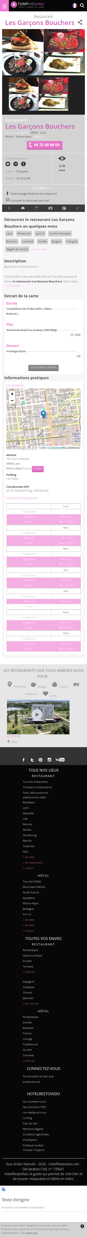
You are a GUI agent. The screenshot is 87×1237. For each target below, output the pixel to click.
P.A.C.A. (27, 914)
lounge (27, 1039)
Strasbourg (30, 835)
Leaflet (42, 447)
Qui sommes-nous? (34, 1101)
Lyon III (40, 233)
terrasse (28, 966)
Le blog (27, 1118)
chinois (27, 992)
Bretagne (28, 909)
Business (11, 241)
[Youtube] (60, 759)
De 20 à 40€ (23, 178)
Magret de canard (17, 249)
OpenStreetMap (58, 447)
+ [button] (12, 394)
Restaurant (24, 233)
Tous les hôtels (32, 881)
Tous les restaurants (35, 782)
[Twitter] (32, 759)
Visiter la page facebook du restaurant (33, 193)
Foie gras (71, 241)
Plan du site (30, 1123)
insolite (27, 961)
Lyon (43, 132)
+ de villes (29, 857)
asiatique (28, 987)
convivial (28, 1055)
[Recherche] (82, 5)
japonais (28, 998)
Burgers (56, 241)
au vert (27, 1050)
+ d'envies (29, 972)
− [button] (12, 400)
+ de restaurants (33, 862)
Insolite (42, 241)
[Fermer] (82, 1226)
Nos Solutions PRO (34, 1107)
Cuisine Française (60, 233)
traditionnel (30, 1044)
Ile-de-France (31, 892)
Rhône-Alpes (23, 136)
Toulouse (28, 846)
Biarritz (27, 840)
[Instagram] (49, 760)
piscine (27, 1033)
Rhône (9, 136)
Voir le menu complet (43, 367)
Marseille (28, 813)
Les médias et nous (34, 1112)
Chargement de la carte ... (42, 418)
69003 (34, 132)
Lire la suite (39, 249)
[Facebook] (23, 759)
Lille (25, 819)
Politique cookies (33, 1145)
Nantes (27, 830)
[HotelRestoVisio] (27, 5)
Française (22, 171)
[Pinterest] (40, 759)
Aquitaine (29, 898)
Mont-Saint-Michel (34, 887)
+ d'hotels (29, 925)
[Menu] (4, 5)
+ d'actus (28, 868)
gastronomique (32, 955)
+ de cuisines (31, 1003)
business (28, 1028)
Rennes (27, 824)
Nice (25, 851)
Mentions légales (33, 1129)
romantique (30, 950)
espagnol (28, 981)
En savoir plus (30, 1233)
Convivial (27, 241)
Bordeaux (29, 802)
